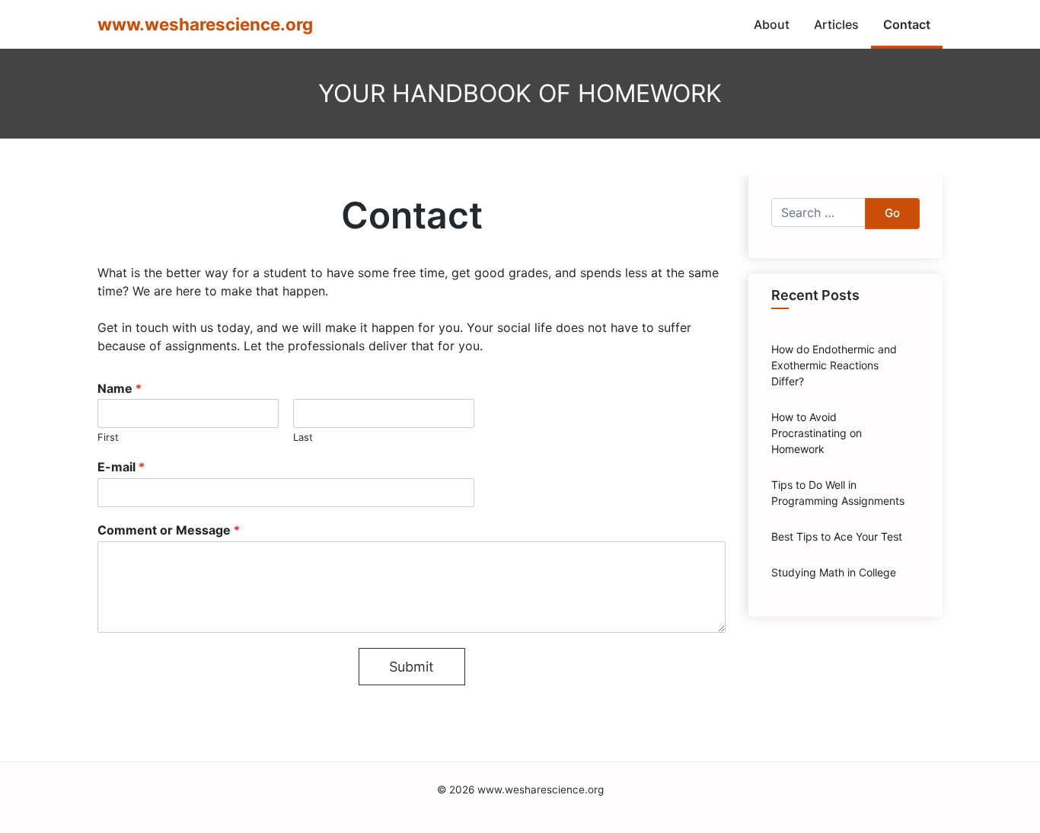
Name (119, 388)
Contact (906, 24)
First (108, 437)
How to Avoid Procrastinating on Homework (816, 432)
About (772, 24)
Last (303, 437)
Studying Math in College (833, 572)
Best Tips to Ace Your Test (836, 536)
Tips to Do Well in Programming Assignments (837, 492)
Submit (411, 667)
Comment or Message (168, 530)
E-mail (121, 466)
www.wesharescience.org (205, 24)
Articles (836, 24)
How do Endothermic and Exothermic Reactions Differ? (834, 365)
